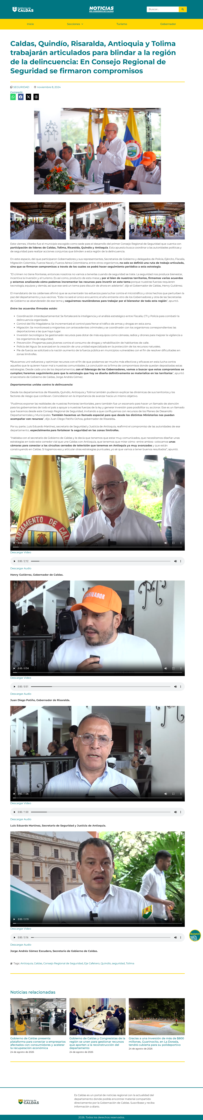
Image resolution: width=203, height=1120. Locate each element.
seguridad (118, 963)
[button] (13, 97)
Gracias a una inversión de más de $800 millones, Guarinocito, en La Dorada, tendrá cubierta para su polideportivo (156, 1041)
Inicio (30, 24)
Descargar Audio (20, 568)
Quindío (106, 963)
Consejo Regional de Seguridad (63, 963)
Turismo (122, 24)
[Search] (183, 9)
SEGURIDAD (21, 87)
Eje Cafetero (92, 963)
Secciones (73, 24)
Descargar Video (20, 552)
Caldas (38, 963)
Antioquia (26, 963)
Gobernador (168, 24)
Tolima (130, 963)
